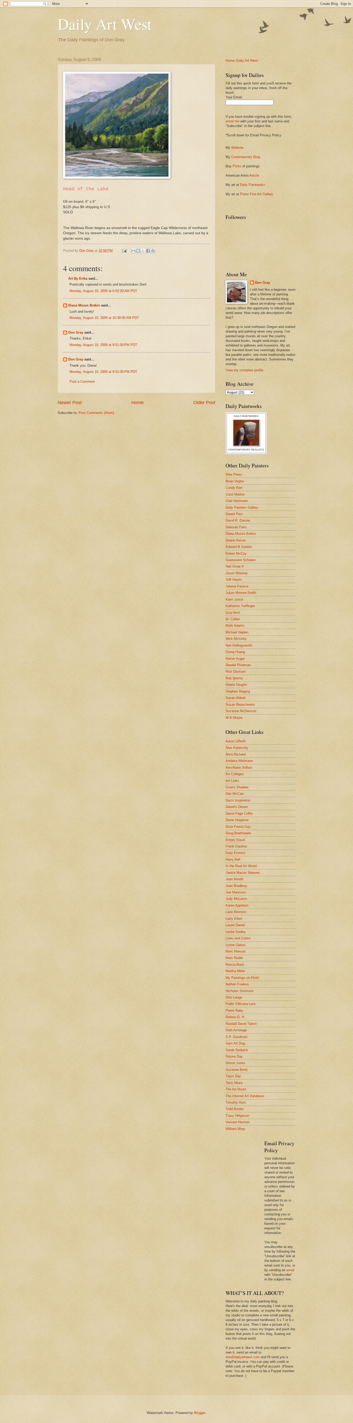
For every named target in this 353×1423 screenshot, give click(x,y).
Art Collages (235, 774)
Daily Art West (105, 23)
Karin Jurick (234, 599)
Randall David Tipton (241, 1024)
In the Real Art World (241, 866)
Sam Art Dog (235, 1043)
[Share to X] (143, 250)
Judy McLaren (236, 899)
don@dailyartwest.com (243, 1357)
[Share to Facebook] (148, 250)
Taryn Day (233, 1076)
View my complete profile (244, 370)
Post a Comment (82, 381)
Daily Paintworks (252, 185)
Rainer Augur (235, 659)
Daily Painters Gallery (242, 507)
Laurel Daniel (235, 925)
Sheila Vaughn (236, 685)
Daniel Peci (234, 514)
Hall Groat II (235, 566)
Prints (237, 166)
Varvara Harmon (238, 1122)
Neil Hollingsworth (239, 645)
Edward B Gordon (239, 547)
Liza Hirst (233, 613)
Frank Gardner (236, 846)
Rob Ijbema (234, 678)
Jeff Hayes (234, 579)
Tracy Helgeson (237, 1116)
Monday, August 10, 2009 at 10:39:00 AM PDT (104, 318)
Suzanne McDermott (241, 711)
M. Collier (233, 619)
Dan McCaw (235, 794)
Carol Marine (235, 494)
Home (137, 402)
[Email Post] (124, 251)
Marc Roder (234, 958)
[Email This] (133, 250)
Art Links (232, 781)
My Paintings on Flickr (242, 978)
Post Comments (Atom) (96, 413)
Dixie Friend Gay (238, 827)
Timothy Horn (236, 1102)
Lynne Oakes (235, 945)
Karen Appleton (237, 905)
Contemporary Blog (245, 157)
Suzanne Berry (237, 1070)
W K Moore (234, 718)
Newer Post (70, 402)
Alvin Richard (235, 754)
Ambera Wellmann (239, 761)
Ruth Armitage (236, 1030)
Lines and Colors (238, 938)
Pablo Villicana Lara (240, 1004)
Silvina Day (234, 1056)
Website (237, 148)
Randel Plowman (238, 665)
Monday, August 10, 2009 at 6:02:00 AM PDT (103, 291)
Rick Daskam (236, 671)
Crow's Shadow (237, 787)
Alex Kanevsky (237, 748)
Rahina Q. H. (235, 1017)
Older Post (204, 402)
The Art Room (236, 1089)
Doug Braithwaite (238, 833)
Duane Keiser (236, 540)
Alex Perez (234, 474)
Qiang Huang (235, 652)
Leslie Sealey (236, 932)
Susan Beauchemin (240, 704)
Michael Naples (237, 632)
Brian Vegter (235, 481)
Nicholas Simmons (240, 991)
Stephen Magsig (238, 691)
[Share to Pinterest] (153, 250)
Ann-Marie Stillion (239, 767)
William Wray (235, 1129)
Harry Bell (233, 859)
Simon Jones (235, 1063)
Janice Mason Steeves (243, 873)
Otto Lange (234, 997)
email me (232, 121)
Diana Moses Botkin (84, 305)
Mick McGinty (236, 639)
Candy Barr (234, 488)
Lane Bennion (236, 912)
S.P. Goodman (236, 1037)
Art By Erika (77, 278)
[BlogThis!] (138, 250)
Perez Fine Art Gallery (256, 194)
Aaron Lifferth (236, 741)
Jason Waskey (237, 573)
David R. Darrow (238, 520)
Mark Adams (235, 625)
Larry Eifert (234, 919)
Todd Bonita (234, 1109)
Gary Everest (235, 853)
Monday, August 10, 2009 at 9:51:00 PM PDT (103, 345)
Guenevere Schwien (241, 560)
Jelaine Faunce (237, 586)
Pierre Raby (234, 1010)
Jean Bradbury (236, 886)
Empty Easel (235, 840)
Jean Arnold (234, 879)
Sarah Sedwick (237, 1050)
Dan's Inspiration (238, 800)
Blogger (199, 1413)
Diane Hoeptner (237, 820)
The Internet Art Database (245, 1096)
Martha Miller (235, 971)
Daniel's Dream (237, 807)
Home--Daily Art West (242, 60)
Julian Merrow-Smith (241, 593)
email (290, 1270)
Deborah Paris (236, 527)
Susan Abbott (236, 698)
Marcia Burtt (235, 964)
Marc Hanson (235, 951)
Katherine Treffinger (240, 606)
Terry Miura (234, 1083)
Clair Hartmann (237, 501)
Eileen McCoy (236, 553)
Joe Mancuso (236, 892)
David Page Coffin (239, 813)
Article (254, 175)
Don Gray (75, 332)
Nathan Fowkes (237, 984)
